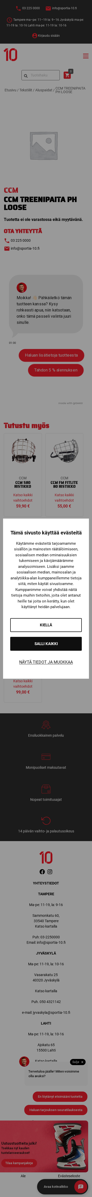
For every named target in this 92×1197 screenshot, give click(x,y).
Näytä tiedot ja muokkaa (46, 662)
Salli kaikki (46, 643)
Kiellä (46, 625)
